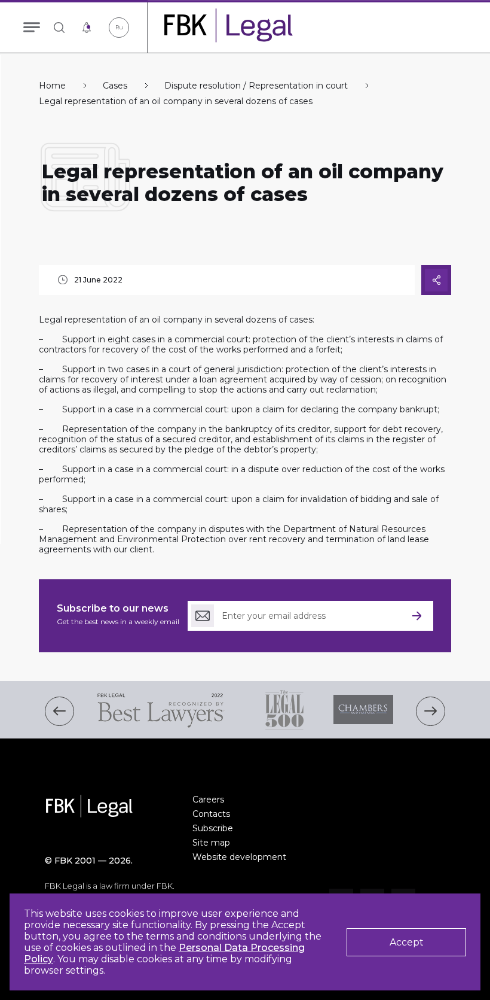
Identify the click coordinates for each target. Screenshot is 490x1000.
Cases (115, 86)
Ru (119, 27)
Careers (208, 799)
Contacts (211, 813)
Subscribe (212, 828)
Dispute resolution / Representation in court (256, 86)
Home (52, 86)
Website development (239, 857)
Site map (211, 842)
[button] (59, 711)
